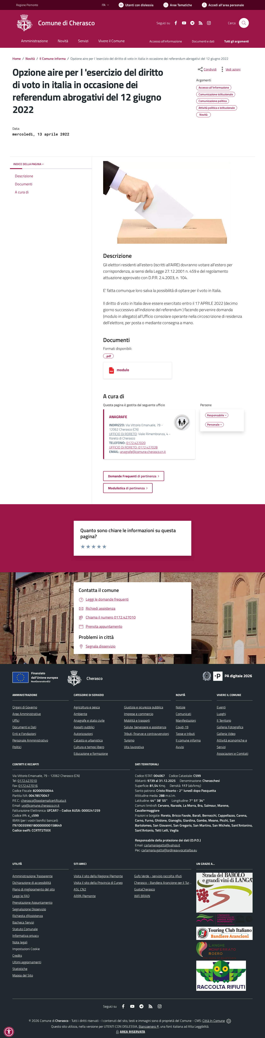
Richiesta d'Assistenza (27, 915)
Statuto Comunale (25, 928)
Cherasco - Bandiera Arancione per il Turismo (164, 882)
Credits (17, 955)
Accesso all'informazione (165, 41)
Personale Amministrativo (30, 740)
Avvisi (180, 746)
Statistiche (19, 968)
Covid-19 (182, 727)
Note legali (19, 942)
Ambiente (80, 713)
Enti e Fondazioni (24, 733)
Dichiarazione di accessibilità (31, 882)
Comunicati (183, 713)
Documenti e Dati (24, 727)
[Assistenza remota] (228, 1020)
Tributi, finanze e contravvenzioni (146, 733)
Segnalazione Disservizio (29, 909)
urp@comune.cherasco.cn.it (40, 805)
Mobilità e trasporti (137, 720)
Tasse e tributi (185, 733)
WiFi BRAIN (142, 895)
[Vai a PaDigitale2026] (227, 676)
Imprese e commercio (138, 713)
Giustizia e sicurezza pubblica (143, 707)
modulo (123, 370)
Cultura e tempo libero (89, 746)
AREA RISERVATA (132, 1031)
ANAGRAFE (118, 417)
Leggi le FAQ (21, 895)
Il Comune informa (53, 58)
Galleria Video (226, 733)
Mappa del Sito (22, 975)
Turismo (129, 740)
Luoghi (221, 713)
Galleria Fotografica (230, 727)
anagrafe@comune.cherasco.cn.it (143, 451)
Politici (16, 746)
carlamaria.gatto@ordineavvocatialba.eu (169, 850)
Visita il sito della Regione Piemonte (98, 876)
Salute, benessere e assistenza (145, 727)
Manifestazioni (186, 720)
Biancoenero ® (149, 1026)
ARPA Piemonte (85, 895)
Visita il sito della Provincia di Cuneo (98, 882)
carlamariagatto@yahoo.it (162, 845)
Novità (30, 58)
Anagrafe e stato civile (89, 720)
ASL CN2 (80, 889)
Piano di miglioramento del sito (33, 889)
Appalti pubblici (84, 727)
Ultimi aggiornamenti (26, 962)
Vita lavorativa (134, 746)
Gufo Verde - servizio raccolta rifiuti (158, 876)
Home (16, 58)
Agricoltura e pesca (87, 707)
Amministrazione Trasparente (32, 876)
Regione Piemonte (27, 5)
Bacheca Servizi (23, 922)
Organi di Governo (24, 707)
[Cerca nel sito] (244, 23)
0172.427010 (27, 780)
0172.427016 (28, 785)
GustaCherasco (144, 889)
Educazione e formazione (91, 753)
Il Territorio (224, 720)
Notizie (180, 707)
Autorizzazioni (83, 733)
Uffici (15, 720)
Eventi (221, 707)
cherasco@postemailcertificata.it (43, 800)
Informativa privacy (25, 935)
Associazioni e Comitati (232, 753)
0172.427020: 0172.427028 (133, 445)
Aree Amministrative (26, 713)
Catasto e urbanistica (88, 740)
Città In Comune (213, 1020)
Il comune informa (188, 740)
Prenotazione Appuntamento (32, 902)
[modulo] (111, 370)
